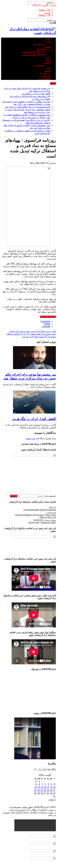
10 (54, 787)
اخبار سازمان (39, 44)
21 (42, 790)
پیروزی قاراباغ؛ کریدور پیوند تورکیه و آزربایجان (32, 331)
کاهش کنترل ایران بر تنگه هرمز (36, 93)
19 (48, 790)
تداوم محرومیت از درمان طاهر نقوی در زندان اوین (27, 107)
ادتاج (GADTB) (43, 49)
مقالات (47, 47)
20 (45, 790)
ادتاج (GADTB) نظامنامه (33, 52)
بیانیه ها (47, 63)
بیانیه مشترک (39, 65)
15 (38, 787)
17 (54, 790)
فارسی (47, 13)
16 (35, 787)
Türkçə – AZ (44, 10)
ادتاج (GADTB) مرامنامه (33, 55)
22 (38, 790)
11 (51, 787)
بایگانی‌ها (52, 769)
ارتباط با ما (45, 73)
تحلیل (47, 68)
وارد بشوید (30, 438)
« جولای (52, 799)
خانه (48, 39)
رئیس (47, 57)
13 (45, 787)
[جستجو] (55, 3)
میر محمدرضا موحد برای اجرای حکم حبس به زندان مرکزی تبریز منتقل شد (30, 376)
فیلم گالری (45, 76)
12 (48, 787)
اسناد (48, 60)
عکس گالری (44, 78)
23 (35, 790)
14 (42, 787)
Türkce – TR (44, 15)
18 (51, 790)
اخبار (48, 41)
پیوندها (47, 70)
